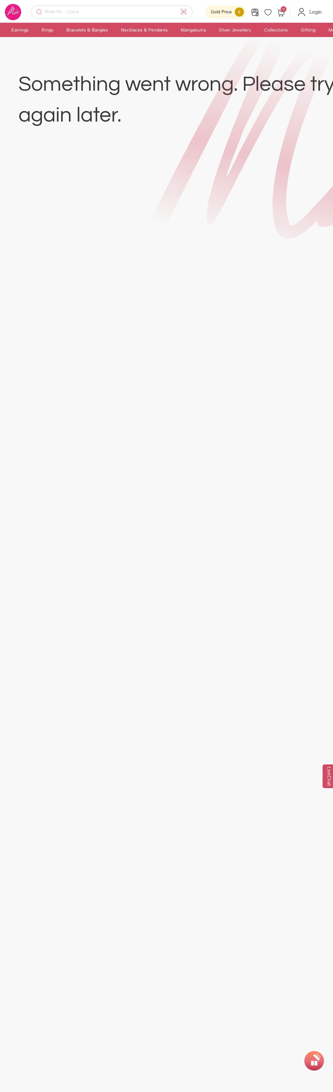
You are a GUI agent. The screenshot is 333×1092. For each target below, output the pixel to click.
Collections (276, 30)
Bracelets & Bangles (87, 30)
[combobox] (116, 12)
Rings (47, 30)
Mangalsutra (193, 30)
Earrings (20, 30)
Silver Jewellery (235, 30)
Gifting (308, 30)
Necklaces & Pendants (144, 30)
